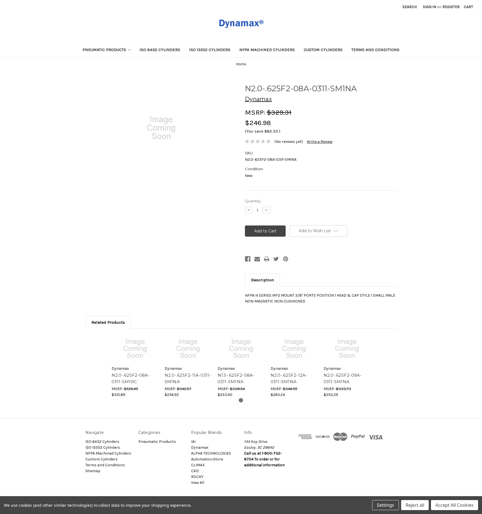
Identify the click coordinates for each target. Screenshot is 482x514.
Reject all (415, 505)
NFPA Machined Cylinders (267, 49)
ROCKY (197, 476)
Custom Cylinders (323, 49)
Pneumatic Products (105, 49)
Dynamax (199, 447)
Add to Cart (135, 348)
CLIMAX (198, 465)
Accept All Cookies (454, 505)
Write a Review (319, 141)
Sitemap (92, 471)
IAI (193, 441)
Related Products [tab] (108, 322)
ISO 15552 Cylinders (209, 49)
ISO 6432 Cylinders (159, 49)
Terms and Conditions (375, 49)
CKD (195, 471)
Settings (385, 505)
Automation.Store (207, 459)
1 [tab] (241, 400)
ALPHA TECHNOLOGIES (211, 453)
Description (262, 279)
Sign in (429, 6)
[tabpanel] (135, 366)
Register (451, 6)
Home (241, 64)
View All (197, 482)
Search (410, 6)
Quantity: (253, 201)
